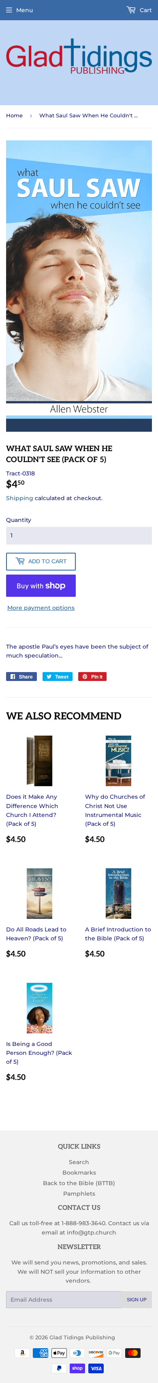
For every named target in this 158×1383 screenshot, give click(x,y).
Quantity (18, 520)
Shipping (19, 498)
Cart (145, 10)
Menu (24, 10)
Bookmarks (79, 1172)
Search (79, 1162)
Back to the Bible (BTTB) (79, 1183)
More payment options (41, 607)
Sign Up (137, 1299)
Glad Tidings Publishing (82, 1337)
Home (14, 115)
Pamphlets (79, 1193)
